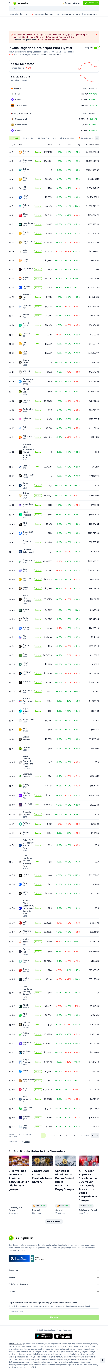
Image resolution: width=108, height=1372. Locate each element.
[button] (54, 1221)
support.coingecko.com (25, 40)
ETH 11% (76, 14)
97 (75, 1135)
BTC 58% (68, 14)
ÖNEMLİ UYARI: (15, 1344)
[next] (81, 1135)
